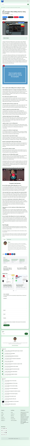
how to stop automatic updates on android (11, 374)
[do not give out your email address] (3, 354)
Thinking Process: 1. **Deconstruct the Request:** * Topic (22, 260)
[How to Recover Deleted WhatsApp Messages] (21, 279)
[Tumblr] (4, 434)
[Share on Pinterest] (4, 22)
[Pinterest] (2, 434)
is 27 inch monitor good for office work (10, 398)
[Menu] (28, 1)
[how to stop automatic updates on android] (3, 375)
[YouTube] (4, 428)
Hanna (12, 14)
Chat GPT (2, 417)
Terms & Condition (14, 420)
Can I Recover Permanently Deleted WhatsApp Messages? (6, 260)
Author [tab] (4, 239)
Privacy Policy (13, 418)
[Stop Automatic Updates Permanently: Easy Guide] (3, 369)
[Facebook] (6, 428)
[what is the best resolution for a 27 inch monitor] (3, 402)
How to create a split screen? (9, 361)
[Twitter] (2, 432)
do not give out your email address (10, 353)
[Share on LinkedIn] (12, 254)
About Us (12, 415)
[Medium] (2, 430)
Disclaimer (12, 417)
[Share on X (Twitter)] (8, 254)
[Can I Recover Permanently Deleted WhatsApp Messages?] (8, 279)
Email (4, 314)
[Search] (28, 4)
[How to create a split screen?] (3, 362)
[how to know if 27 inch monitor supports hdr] (3, 389)
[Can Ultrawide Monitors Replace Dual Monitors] (3, 356)
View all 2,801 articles (15, 345)
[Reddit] (6, 430)
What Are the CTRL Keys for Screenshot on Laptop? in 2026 (13, 363)
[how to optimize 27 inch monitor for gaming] (3, 394)
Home (2, 7)
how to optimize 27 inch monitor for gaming (11, 393)
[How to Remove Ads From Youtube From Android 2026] (3, 359)
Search (26, 333)
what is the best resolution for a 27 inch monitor (12, 401)
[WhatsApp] (6, 434)
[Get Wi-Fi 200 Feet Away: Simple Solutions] (3, 372)
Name (4, 310)
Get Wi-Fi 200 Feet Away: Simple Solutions (11, 371)
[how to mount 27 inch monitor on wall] (3, 397)
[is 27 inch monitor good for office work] (3, 399)
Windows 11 (3, 420)
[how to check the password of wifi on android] (3, 367)
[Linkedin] (6, 432)
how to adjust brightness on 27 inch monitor (11, 383)
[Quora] (2, 428)
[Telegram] (4, 432)
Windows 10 (3, 418)
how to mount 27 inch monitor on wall (10, 396)
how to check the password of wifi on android (11, 366)
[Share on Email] (14, 254)
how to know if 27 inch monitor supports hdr (11, 388)
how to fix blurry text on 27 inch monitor (10, 380)
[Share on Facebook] (6, 254)
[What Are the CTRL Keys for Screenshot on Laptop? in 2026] (3, 364)
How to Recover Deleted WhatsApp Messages (14, 259)
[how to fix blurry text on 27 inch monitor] (3, 381)
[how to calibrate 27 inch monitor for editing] (3, 386)
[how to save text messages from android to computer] (3, 392)
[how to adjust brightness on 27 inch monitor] (3, 384)
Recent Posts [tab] (9, 239)
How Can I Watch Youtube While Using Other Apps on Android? (14, 350)
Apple (4, 7)
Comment (5, 298)
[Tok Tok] (4, 430)
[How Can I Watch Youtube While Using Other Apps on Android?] (3, 351)
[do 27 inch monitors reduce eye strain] (3, 404)
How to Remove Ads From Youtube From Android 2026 (13, 358)
